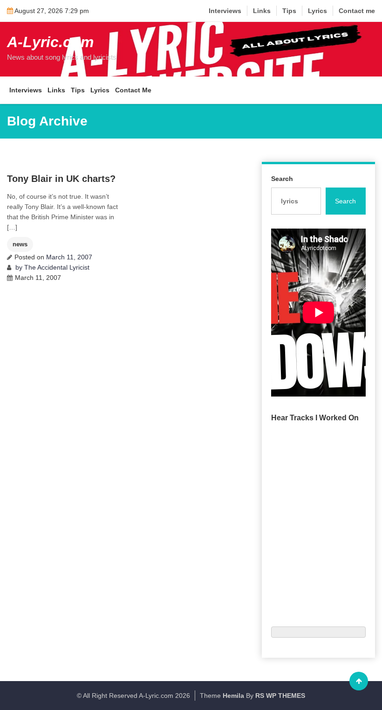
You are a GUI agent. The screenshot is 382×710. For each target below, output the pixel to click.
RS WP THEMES (280, 695)
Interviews (225, 10)
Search (282, 178)
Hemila (233, 695)
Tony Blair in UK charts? (61, 179)
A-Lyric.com (50, 42)
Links (262, 10)
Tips (289, 10)
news (20, 244)
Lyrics (317, 10)
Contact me (357, 10)
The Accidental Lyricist (56, 267)
